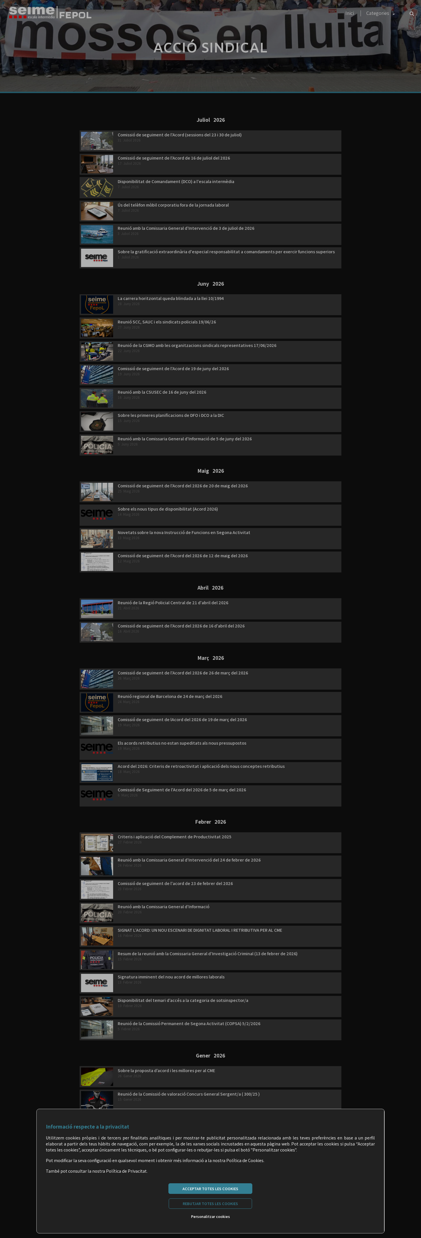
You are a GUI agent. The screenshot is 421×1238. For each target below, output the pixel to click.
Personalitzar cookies (210, 1216)
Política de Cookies (244, 1160)
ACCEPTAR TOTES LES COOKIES (210, 1188)
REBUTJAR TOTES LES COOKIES (210, 1203)
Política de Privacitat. (126, 1171)
